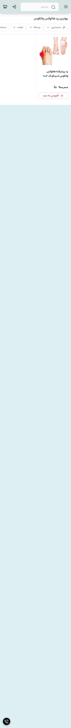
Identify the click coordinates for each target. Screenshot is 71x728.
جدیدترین (56, 27)
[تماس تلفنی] (6, 721)
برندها (37, 27)
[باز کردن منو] (65, 7)
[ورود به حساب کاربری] (15, 7)
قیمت (20, 27)
